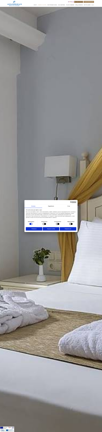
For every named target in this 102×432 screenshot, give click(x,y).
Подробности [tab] (51, 206)
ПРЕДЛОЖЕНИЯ (79, 5)
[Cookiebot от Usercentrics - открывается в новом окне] (71, 202)
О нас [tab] (68, 206)
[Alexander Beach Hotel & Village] (14, 3)
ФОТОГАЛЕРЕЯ (87, 5)
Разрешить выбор (51, 228)
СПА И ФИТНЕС (61, 5)
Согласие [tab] (33, 206)
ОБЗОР (35, 5)
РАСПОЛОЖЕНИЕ (70, 5)
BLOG (93, 5)
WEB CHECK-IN (78, 2)
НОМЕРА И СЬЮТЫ (42, 5)
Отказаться (34, 228)
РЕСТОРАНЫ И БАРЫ (52, 5)
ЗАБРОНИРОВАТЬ (88, 2)
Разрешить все (68, 228)
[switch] (44, 224)
